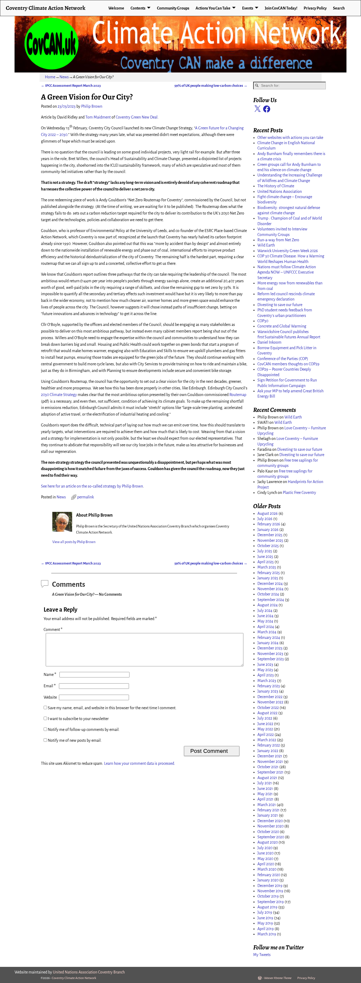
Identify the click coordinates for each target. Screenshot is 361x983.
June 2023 (265, 664)
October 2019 (268, 896)
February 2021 (268, 810)
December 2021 (269, 756)
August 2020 (267, 842)
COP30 (262, 321)
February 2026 (268, 524)
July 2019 (264, 912)
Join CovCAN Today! (281, 8)
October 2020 (268, 832)
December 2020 (270, 821)
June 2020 (265, 853)
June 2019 (265, 918)
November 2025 (270, 540)
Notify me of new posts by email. (75, 740)
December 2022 (270, 697)
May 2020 (265, 859)
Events (247, 8)
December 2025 (270, 535)
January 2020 (268, 880)
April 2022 (265, 734)
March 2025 (266, 567)
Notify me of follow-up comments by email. (84, 729)
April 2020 (265, 864)
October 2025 (268, 546)
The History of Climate (275, 186)
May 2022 (265, 729)
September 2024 (270, 600)
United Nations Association (279, 191)
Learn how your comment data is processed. (139, 763)
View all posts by (73, 542)
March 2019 (266, 934)
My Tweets (262, 955)
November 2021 (270, 761)
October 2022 (268, 708)
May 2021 (265, 794)
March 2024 (266, 632)
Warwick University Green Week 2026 (287, 251)
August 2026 (267, 513)
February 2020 (268, 875)
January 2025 (267, 578)
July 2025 (264, 551)
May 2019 (265, 923)
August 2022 (267, 713)
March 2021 (266, 805)
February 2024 (268, 637)
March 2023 (266, 681)
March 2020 (266, 869)
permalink (85, 497)
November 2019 (270, 891)
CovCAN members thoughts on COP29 (288, 364)
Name (50, 674)
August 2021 (267, 778)
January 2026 (268, 529)
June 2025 (265, 556)
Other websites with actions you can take (290, 137)
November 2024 (270, 589)
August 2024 (267, 605)
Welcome (116, 8)
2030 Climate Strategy (59, 395)
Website (50, 697)
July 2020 (264, 848)
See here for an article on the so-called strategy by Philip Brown (92, 486)
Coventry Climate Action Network (45, 8)
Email (50, 686)
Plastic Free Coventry (299, 492)
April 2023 (265, 675)
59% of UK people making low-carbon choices (210, 86)
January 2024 (268, 643)
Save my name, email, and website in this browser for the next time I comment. (112, 708)
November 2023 (270, 654)
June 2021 (265, 788)
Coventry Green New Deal (137, 117)
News (64, 77)
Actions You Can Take (213, 8)
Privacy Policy (315, 8)
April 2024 (265, 627)
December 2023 (270, 648)
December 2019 (270, 886)
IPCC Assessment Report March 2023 (71, 86)
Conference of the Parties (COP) (282, 359)
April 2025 (265, 562)
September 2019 (270, 902)
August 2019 (267, 907)
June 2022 (265, 724)
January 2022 (267, 751)
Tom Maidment (98, 117)
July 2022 (264, 718)
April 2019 (265, 929)
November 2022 (270, 702)
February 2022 (268, 745)
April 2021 (265, 799)
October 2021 (268, 767)
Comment (53, 629)
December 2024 (270, 583)
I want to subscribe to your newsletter (78, 719)
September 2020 (270, 837)
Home (50, 77)
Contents (138, 8)
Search (339, 8)
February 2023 (268, 686)
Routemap (237, 395)
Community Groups (173, 8)
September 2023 (270, 659)
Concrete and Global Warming (281, 326)
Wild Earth (266, 245)
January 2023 (267, 691)
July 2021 (264, 783)
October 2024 (268, 594)
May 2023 (265, 670)
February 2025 (268, 573)
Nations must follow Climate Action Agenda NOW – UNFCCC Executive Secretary (286, 272)
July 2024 (264, 610)
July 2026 (264, 519)
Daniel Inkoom (269, 342)
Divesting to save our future (279, 305)
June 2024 (265, 616)
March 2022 (266, 740)
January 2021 (267, 815)
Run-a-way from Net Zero (278, 240)
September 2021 (270, 772)
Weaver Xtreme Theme (277, 978)
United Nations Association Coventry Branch (89, 972)
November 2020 (270, 826)
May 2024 (265, 621)
